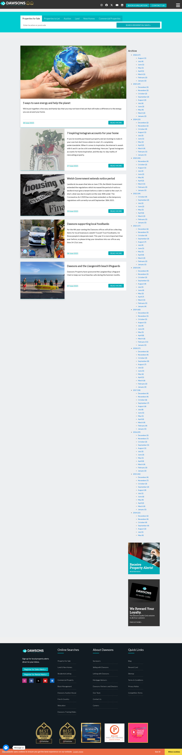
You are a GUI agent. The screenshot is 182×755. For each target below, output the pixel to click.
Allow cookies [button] (174, 752)
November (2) (143, 126)
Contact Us (97, 699)
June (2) (141, 174)
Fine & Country (63, 699)
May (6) (141, 374)
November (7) (143, 438)
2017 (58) (136, 390)
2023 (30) (136, 158)
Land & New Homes (65, 667)
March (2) (141, 113)
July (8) (140, 409)
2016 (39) (136, 432)
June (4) (141, 290)
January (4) (142, 306)
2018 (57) (136, 348)
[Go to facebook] (6, 748)
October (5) (142, 319)
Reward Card (133, 667)
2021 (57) (136, 226)
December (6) (143, 229)
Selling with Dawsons (101, 667)
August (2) (142, 100)
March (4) (141, 148)
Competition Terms (135, 693)
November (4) (143, 161)
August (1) (142, 58)
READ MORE (116, 122)
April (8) (141, 335)
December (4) (143, 271)
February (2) (142, 77)
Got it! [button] (157, 752)
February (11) (143, 342)
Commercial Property (66, 680)
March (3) (141, 216)
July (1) (140, 493)
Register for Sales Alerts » (35, 669)
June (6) (141, 496)
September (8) (143, 361)
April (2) (141, 145)
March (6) (141, 339)
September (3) (143, 239)
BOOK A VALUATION (137, 5)
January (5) (142, 190)
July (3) (140, 135)
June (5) (141, 248)
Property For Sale (64, 661)
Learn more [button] (78, 752)
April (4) (141, 255)
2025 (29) (136, 84)
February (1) (142, 152)
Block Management (65, 686)
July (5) (140, 287)
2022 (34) (136, 193)
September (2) (143, 97)
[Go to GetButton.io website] (6, 752)
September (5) (143, 280)
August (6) (142, 406)
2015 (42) (136, 474)
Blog (129, 661)
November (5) (143, 274)
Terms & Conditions (135, 680)
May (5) (141, 210)
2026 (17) (136, 55)
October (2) (142, 93)
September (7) (143, 403)
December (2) (143, 123)
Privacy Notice (133, 686)
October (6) (142, 400)
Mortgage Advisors (100, 680)
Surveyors (97, 661)
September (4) (143, 525)
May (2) (141, 142)
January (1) (142, 155)
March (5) (141, 74)
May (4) (141, 110)
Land (77, 18)
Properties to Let (52, 18)
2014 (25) (136, 513)
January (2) (142, 81)
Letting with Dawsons (101, 674)
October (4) (142, 129)
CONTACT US (158, 5)
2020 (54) (136, 268)
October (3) (142, 277)
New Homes (89, 18)
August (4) (142, 284)
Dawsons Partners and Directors (105, 686)
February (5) (142, 219)
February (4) (142, 426)
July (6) (140, 103)
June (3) (141, 106)
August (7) (142, 242)
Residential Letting (64, 674)
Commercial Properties (109, 18)
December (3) (143, 87)
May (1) (141, 68)
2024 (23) (136, 119)
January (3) (142, 387)
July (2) (140, 171)
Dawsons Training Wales (67, 712)
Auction (67, 18)
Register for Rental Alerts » (35, 674)
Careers (96, 705)
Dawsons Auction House (67, 693)
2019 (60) (136, 309)
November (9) (143, 232)
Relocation (61, 705)
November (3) (143, 90)
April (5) (141, 377)
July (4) (140, 61)
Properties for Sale (31, 18)
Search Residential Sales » (138, 25)
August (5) (142, 322)
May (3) (141, 293)
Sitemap (131, 674)
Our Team (96, 693)
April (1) (141, 71)
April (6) (141, 213)
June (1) (141, 64)
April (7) (141, 297)
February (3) (142, 187)
